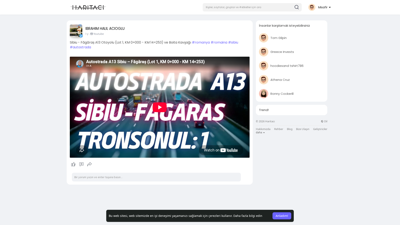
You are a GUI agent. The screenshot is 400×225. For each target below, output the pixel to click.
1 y (86, 34)
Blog (289, 129)
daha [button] (259, 132)
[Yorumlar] (81, 164)
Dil (325, 121)
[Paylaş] (89, 164)
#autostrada (80, 47)
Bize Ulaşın (302, 129)
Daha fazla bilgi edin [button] (247, 216)
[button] (252, 7)
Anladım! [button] (282, 216)
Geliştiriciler (320, 129)
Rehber (278, 129)
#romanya (201, 42)
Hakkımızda (263, 129)
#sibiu (233, 42)
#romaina (219, 42)
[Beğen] (81, 164)
